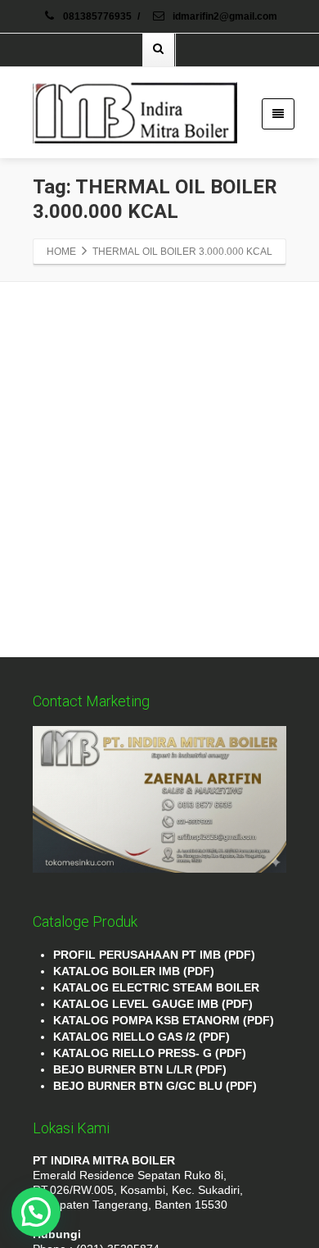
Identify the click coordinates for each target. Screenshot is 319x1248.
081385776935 (97, 16)
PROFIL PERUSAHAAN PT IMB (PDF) (154, 954)
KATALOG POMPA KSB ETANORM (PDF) (163, 1020)
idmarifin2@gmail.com (223, 16)
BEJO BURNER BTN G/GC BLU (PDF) (155, 1085)
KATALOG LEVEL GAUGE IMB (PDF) (153, 1003)
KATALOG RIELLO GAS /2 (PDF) (141, 1036)
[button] (36, 1212)
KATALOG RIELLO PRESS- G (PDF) (149, 1053)
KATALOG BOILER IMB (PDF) (133, 971)
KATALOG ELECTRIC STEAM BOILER (156, 987)
